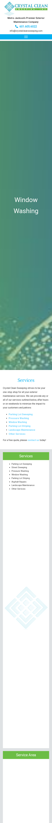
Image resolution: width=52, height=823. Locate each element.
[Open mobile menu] (26, 37)
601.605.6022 (28, 26)
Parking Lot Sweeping (22, 464)
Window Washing (20, 474)
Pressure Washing (20, 471)
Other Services (18, 489)
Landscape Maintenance (23, 485)
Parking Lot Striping (21, 478)
